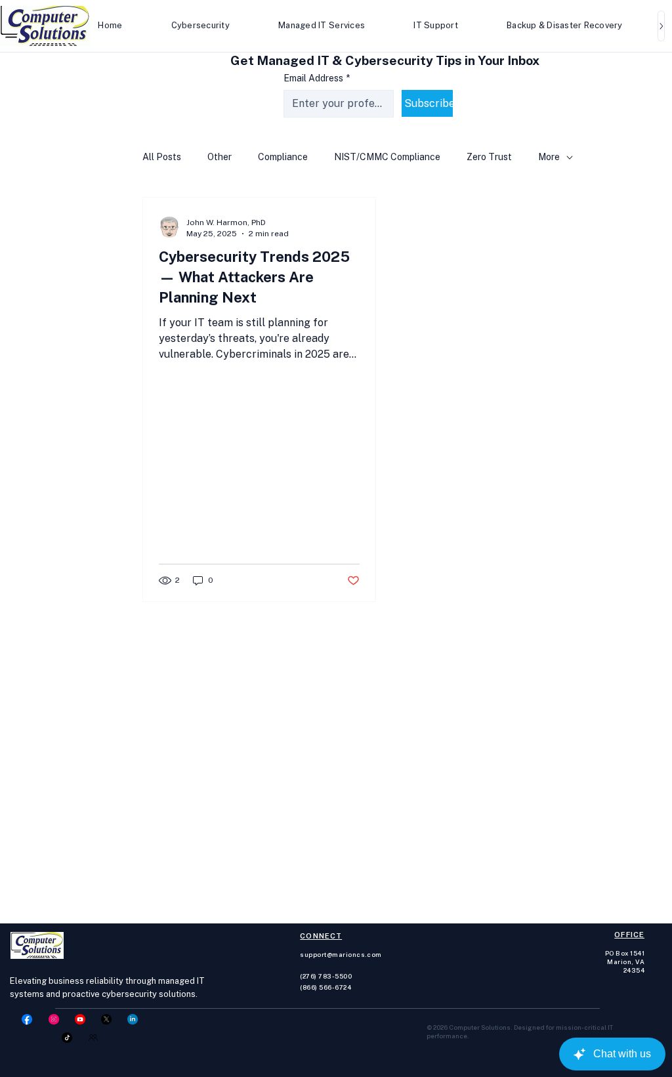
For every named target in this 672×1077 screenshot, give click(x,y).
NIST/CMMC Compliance (387, 157)
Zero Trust (489, 157)
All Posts (161, 157)
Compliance (283, 157)
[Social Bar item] (27, 1019)
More (549, 157)
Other (219, 157)
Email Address (317, 78)
